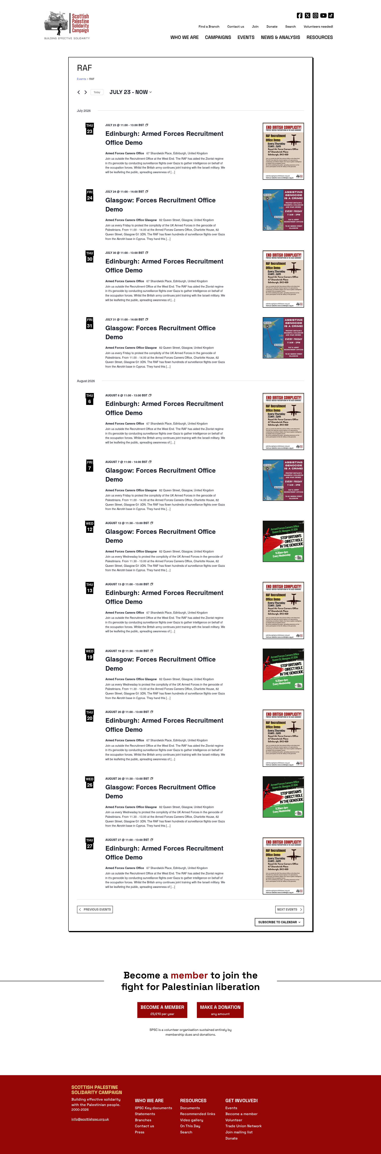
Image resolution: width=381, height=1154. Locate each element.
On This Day (190, 1126)
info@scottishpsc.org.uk (90, 1119)
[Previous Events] (78, 92)
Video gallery (191, 1120)
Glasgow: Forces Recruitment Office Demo (160, 204)
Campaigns (218, 37)
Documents (190, 1108)
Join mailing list (239, 1132)
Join (255, 26)
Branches (143, 1120)
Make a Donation (220, 1010)
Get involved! (241, 1100)
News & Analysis (280, 37)
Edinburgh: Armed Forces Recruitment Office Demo (164, 138)
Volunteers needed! (318, 26)
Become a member (241, 1114)
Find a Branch (209, 26)
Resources (320, 37)
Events (246, 37)
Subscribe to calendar (277, 922)
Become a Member (162, 1010)
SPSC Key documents (153, 1108)
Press (139, 1132)
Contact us (235, 26)
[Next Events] (86, 92)
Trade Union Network (243, 1126)
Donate (272, 26)
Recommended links (197, 1114)
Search (290, 26)
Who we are (184, 37)
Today (97, 92)
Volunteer (233, 1120)
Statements (145, 1114)
